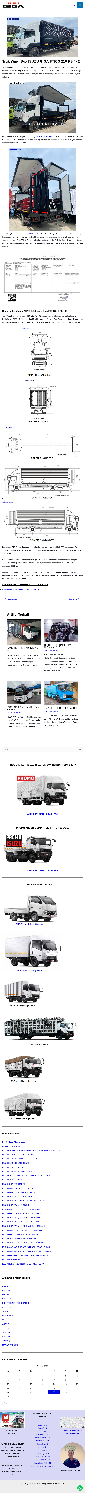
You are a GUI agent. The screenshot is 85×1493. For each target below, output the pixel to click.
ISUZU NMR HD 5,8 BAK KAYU (22, 648)
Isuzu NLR (42, 1428)
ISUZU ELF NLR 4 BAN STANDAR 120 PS (19, 1159)
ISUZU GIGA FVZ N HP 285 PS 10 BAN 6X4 (20, 1234)
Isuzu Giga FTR (42, 1453)
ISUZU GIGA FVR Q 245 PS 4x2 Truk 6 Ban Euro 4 (23, 1218)
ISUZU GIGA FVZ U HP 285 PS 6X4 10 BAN (20, 1239)
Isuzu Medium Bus (42, 1438)
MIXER (5, 1320)
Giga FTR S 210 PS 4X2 (42, 136)
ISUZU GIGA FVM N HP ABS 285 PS (17, 1197)
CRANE (5, 1324)
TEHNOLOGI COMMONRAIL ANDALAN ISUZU (58, 646)
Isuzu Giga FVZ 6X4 (42, 1463)
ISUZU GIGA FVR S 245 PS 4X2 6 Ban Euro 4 (21, 1222)
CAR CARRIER (8, 1337)
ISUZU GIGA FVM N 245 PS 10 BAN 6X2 (19, 1192)
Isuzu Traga (42, 1425)
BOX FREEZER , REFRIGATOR (15, 1303)
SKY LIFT (6, 1328)
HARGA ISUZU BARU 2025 (13, 1142)
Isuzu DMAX (42, 1444)
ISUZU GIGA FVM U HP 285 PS (15, 1205)
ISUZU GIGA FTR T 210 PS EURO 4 (17, 1188)
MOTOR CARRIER (10, 1345)
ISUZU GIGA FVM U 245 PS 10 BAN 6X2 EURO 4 (23, 1201)
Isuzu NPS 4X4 (42, 1441)
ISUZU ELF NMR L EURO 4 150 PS (17, 1171)
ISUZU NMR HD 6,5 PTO (12, 1260)
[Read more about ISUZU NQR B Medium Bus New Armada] (24, 693)
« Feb (4, 1403)
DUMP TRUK (7, 1316)
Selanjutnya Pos (76, 599)
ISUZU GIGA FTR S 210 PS (13, 1184)
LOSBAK (6, 1295)
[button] (74, 5)
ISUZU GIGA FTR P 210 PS (13, 1180)
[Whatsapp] (80, 1488)
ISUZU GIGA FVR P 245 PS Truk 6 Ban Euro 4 (21, 1213)
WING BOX (7, 1307)
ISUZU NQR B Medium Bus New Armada (23, 708)
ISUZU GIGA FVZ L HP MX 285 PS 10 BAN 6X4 (22, 1230)
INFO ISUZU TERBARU (12, 1146)
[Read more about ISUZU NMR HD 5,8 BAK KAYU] (24, 632)
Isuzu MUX (42, 1447)
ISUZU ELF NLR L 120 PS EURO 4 (16, 1163)
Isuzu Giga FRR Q (42, 1450)
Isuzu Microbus (42, 1434)
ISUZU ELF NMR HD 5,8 (12, 1167)
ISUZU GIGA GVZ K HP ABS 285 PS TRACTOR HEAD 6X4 (26, 1251)
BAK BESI (6, 1286)
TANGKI (5, 1311)
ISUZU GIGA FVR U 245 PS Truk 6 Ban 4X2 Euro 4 (23, 1226)
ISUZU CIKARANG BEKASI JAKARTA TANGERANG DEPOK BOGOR (31, 1150)
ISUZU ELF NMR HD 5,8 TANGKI (60, 708)
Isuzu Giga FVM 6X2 (42, 1460)
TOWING (6, 1341)
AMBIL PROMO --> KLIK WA (42, 814)
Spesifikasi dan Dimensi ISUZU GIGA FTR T (21, 590)
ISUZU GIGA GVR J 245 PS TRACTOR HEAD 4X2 (23, 1243)
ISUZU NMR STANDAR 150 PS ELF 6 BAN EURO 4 (23, 1264)
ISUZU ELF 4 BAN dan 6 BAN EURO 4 (18, 1155)
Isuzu (17, 67)
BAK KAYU (6, 1290)
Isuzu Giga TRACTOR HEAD (42, 1466)
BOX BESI (6, 1299)
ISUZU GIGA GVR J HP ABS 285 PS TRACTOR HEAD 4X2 (26, 1247)
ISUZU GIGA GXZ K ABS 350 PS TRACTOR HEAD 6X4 (25, 1255)
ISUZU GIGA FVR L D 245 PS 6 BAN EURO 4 (21, 1209)
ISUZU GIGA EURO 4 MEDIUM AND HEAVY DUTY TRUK (26, 1176)
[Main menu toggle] (80, 5)
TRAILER (6, 1332)
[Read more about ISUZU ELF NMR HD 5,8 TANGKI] (61, 693)
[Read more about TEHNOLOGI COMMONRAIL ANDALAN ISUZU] (61, 631)
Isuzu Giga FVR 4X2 (42, 1457)
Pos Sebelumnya (9, 599)
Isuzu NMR (42, 1431)
